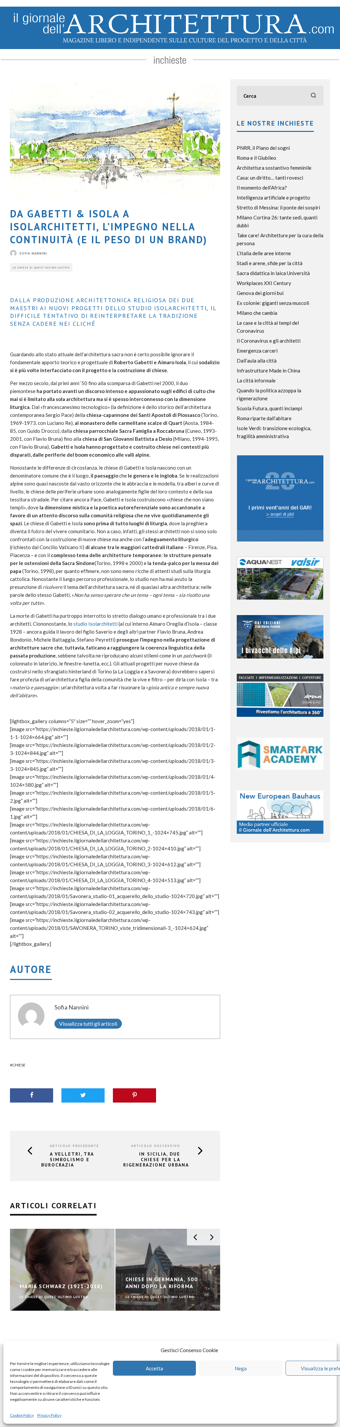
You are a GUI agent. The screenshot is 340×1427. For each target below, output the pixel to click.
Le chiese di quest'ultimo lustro (41, 267)
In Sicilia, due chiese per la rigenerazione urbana (156, 1159)
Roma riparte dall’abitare (264, 418)
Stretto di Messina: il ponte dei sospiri (278, 207)
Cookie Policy (22, 1415)
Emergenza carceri (257, 351)
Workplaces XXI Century (264, 283)
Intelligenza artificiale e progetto (273, 197)
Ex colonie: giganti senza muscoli (273, 303)
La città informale (256, 380)
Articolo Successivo (155, 1146)
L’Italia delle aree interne (264, 253)
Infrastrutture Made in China (268, 370)
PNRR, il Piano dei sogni (263, 148)
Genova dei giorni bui (260, 293)
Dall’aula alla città (257, 361)
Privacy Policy (49, 1415)
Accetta (154, 1368)
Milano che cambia (257, 313)
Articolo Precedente (74, 1146)
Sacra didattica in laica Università (273, 273)
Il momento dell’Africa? (262, 188)
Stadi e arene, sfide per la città (269, 263)
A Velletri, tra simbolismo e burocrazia (67, 1159)
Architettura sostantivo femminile (274, 168)
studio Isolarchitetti (95, 624)
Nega (241, 1368)
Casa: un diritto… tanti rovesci (270, 178)
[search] (313, 96)
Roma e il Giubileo (256, 158)
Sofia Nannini (33, 253)
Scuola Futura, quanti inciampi (269, 408)
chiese (19, 1064)
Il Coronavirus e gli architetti (268, 341)
